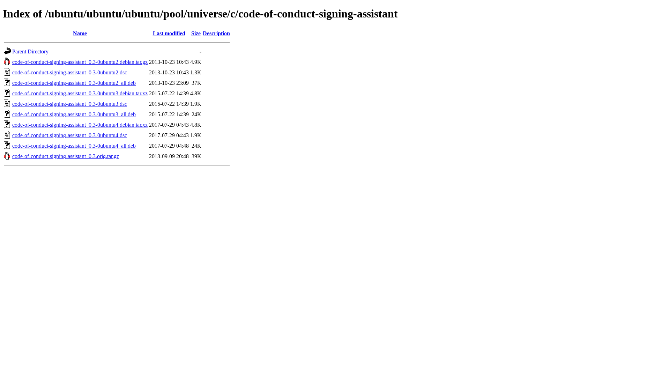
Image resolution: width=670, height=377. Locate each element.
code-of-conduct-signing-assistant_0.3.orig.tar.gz (65, 156)
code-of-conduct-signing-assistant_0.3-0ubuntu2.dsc (69, 72)
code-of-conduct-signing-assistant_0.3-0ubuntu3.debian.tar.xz (80, 93)
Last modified (169, 33)
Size (196, 33)
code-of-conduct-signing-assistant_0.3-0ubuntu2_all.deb (74, 83)
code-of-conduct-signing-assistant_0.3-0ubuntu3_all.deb (74, 114)
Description (216, 33)
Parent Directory (30, 51)
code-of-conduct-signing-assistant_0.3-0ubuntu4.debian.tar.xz (80, 125)
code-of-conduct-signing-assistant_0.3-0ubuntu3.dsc (69, 104)
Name (80, 33)
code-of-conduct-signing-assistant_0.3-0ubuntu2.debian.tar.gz (80, 62)
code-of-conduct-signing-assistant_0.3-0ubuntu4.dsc (69, 135)
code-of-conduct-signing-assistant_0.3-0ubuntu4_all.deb (74, 146)
